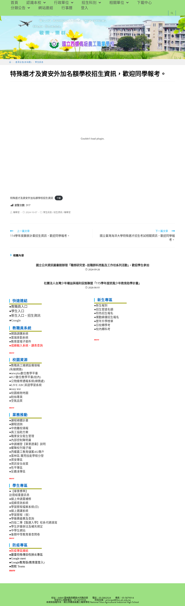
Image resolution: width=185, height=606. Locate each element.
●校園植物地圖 (18, 392)
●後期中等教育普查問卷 (24, 534)
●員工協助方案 (18, 432)
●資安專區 (16, 459)
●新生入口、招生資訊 (24, 315)
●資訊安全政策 (18, 463)
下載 (59, 198)
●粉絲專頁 (16, 396)
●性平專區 (16, 467)
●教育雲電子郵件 (20, 341)
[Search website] (172, 13)
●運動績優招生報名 (106, 317)
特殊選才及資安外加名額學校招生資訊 (31, 198)
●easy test (15, 389)
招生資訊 (58, 212)
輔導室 (16, 212)
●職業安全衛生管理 (21, 436)
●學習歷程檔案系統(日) (24, 506)
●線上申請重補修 (20, 498)
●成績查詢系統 (18, 502)
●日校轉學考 (102, 325)
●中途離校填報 (18, 428)
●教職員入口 (18, 306)
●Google (15, 320)
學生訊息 (47, 212)
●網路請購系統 (18, 333)
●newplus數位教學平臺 (23, 373)
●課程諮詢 (16, 424)
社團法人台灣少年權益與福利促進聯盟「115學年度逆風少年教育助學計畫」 (92, 283)
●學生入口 (16, 311)
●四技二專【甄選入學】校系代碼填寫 (33, 522)
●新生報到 (100, 305)
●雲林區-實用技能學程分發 (26, 455)
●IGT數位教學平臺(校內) (25, 377)
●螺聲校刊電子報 (20, 447)
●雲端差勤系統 (18, 337)
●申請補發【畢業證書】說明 (27, 444)
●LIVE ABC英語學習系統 (25, 385)
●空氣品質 (16, 400)
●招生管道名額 (103, 309)
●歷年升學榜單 (103, 321)
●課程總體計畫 (18, 420)
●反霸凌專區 (17, 471)
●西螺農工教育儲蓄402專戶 (26, 451)
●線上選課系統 (18, 510)
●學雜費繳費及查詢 (21, 518)
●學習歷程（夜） (20, 514)
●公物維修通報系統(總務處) (27, 381)
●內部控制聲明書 (20, 440)
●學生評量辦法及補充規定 (26, 526)
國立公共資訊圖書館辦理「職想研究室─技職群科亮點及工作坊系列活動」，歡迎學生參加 (92, 265)
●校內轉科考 (102, 329)
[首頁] (10, 62)
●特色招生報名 (103, 313)
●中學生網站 (17, 530)
